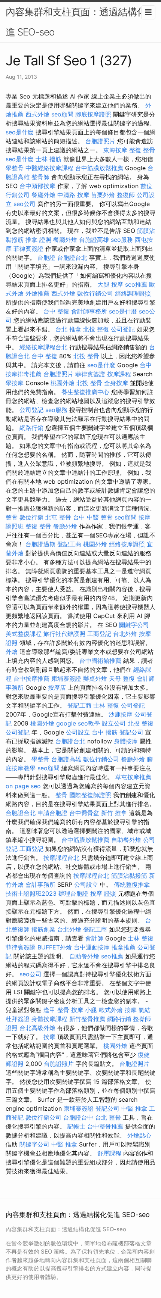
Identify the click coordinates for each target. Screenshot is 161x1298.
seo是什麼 (20, 132)
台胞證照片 (100, 141)
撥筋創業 (43, 929)
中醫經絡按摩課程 (49, 168)
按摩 (131, 1010)
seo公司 (24, 204)
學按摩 (15, 383)
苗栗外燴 (103, 195)
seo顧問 (62, 114)
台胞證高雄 (94, 239)
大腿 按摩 (110, 284)
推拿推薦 (124, 947)
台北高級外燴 (37, 1028)
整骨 (12, 517)
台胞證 (46, 257)
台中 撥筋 (105, 732)
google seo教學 (78, 723)
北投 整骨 (86, 356)
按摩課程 (119, 374)
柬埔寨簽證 (66, 678)
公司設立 (78, 732)
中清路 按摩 (73, 195)
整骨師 (40, 177)
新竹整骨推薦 (87, 1019)
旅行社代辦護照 (64, 633)
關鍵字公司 (134, 624)
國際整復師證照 (90, 795)
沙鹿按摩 (121, 714)
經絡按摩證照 (127, 544)
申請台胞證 (52, 813)
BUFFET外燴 (54, 947)
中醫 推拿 (134, 1108)
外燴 (12, 651)
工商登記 (99, 633)
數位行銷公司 (95, 293)
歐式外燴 (111, 1010)
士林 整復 (106, 705)
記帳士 (76, 1126)
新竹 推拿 (114, 813)
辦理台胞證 (73, 893)
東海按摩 (115, 150)
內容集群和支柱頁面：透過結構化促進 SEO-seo (80, 22)
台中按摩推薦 (31, 678)
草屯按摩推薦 (133, 777)
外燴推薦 (37, 293)
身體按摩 (126, 741)
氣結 (145, 1010)
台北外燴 (125, 633)
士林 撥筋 (48, 159)
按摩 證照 (103, 893)
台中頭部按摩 (37, 186)
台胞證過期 (40, 544)
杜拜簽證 (18, 1019)
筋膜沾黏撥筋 (129, 875)
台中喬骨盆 (84, 813)
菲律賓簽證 (28, 248)
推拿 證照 (38, 239)
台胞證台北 (72, 257)
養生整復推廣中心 (85, 392)
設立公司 (114, 723)
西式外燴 (37, 114)
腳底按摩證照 (93, 114)
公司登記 (123, 329)
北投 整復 (96, 329)
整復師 (126, 195)
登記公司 (131, 732)
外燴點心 (139, 1135)
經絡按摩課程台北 (43, 347)
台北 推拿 (68, 329)
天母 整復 (122, 678)
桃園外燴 (63, 383)
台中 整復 (56, 311)
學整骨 (15, 168)
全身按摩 (116, 383)
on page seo (23, 786)
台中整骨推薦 (105, 1126)
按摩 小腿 (84, 1010)
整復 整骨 (142, 150)
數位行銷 (31, 517)
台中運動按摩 (92, 947)
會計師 (94, 938)
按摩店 (57, 687)
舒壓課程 (109, 1153)
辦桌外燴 (95, 678)
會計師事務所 (89, 311)
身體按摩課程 (49, 1019)
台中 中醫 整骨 (93, 517)
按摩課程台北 (61, 857)
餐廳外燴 (43, 195)
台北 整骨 (108, 1117)
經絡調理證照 (133, 293)
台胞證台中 (78, 1117)
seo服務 (122, 239)
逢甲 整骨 (56, 1010)
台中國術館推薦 (100, 660)
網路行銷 (31, 427)
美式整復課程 (24, 633)
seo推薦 (136, 284)
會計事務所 (40, 884)
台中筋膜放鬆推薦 (99, 168)
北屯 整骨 (58, 517)
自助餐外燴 (126, 839)
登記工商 (69, 544)
